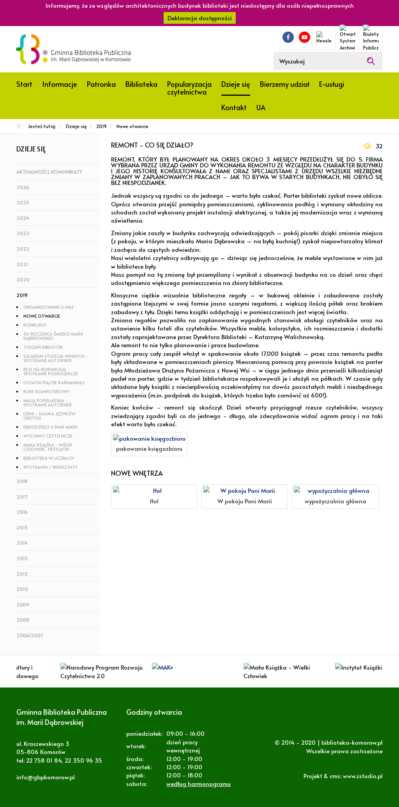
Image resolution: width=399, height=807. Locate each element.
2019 (22, 295)
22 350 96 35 (83, 760)
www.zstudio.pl (363, 776)
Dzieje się (235, 84)
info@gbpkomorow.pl (45, 777)
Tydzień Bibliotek (43, 347)
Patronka (101, 84)
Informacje (59, 84)
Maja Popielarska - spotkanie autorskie (47, 402)
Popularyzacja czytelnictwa (189, 88)
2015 (22, 527)
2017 (22, 496)
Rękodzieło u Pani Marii (50, 426)
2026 (22, 187)
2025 (22, 202)
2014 (22, 542)
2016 (22, 511)
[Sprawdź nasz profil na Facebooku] (288, 37)
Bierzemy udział (284, 84)
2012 (22, 573)
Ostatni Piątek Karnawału (54, 382)
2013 (22, 558)
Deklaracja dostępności (200, 18)
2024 (22, 218)
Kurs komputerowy (46, 391)
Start (24, 84)
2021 (22, 264)
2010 (22, 589)
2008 (22, 619)
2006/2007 (29, 635)
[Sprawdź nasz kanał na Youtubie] (304, 37)
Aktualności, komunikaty (49, 171)
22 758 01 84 (44, 760)
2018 (22, 481)
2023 (23, 233)
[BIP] (370, 38)
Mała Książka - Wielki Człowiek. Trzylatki (47, 447)
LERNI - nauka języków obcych (49, 415)
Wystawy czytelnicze (47, 435)
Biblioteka (141, 84)
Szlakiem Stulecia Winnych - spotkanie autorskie (55, 358)
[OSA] (347, 38)
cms (335, 776)
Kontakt (234, 107)
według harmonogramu (198, 783)
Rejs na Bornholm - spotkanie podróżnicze (50, 371)
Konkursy (35, 324)
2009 (22, 604)
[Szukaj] (371, 61)
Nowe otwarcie (41, 315)
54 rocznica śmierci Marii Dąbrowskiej (53, 336)
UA (260, 107)
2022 (23, 248)
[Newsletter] (323, 37)
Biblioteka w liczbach (48, 458)
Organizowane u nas (48, 306)
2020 (23, 279)
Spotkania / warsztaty (50, 466)
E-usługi (331, 84)
